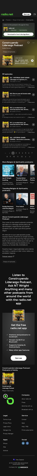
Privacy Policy (7, 423)
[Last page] (29, 156)
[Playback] (32, 60)
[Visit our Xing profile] (27, 443)
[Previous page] (9, 153)
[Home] (3, 20)
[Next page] (25, 156)
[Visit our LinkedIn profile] (23, 443)
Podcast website (7, 256)
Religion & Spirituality (9, 52)
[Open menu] (34, 14)
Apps (23, 423)
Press (23, 402)
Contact (24, 419)
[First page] (5, 153)
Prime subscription (27, 430)
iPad (4, 447)
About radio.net (26, 399)
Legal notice (7, 426)
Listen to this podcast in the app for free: (16, 25)
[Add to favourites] (28, 42)
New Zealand (20, 459)
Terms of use (7, 419)
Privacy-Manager (8, 433)
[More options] (33, 43)
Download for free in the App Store (18, 34)
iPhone (5, 443)
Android (5, 450)
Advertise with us (27, 406)
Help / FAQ (25, 426)
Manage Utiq (7, 430)
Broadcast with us (27, 409)
